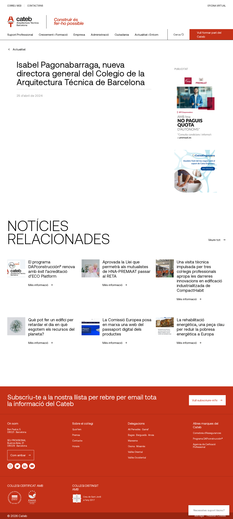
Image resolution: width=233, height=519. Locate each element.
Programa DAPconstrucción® (208, 438)
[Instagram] (10, 466)
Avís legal (199, 515)
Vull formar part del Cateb (209, 34)
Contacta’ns (35, 5)
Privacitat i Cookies (216, 515)
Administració (100, 34)
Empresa (79, 34)
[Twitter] (17, 466)
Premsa (76, 435)
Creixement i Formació (53, 34)
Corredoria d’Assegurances (207, 433)
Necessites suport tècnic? (208, 510)
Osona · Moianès (136, 446)
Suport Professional (20, 34)
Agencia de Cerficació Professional (204, 445)
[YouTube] (32, 466)
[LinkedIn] (25, 466)
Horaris (75, 446)
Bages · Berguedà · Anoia (141, 435)
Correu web (14, 5)
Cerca (177, 34)
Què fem (76, 429)
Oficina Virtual (216, 5)
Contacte (77, 440)
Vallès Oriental (135, 452)
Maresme (133, 440)
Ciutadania (122, 34)
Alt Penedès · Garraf (138, 429)
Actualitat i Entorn (146, 34)
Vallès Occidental (137, 457)
